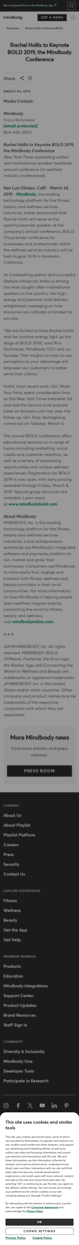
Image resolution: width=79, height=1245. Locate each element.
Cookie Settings (39, 1231)
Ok (39, 1222)
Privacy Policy (35, 1211)
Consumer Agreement (44, 1207)
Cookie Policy (42, 1238)
